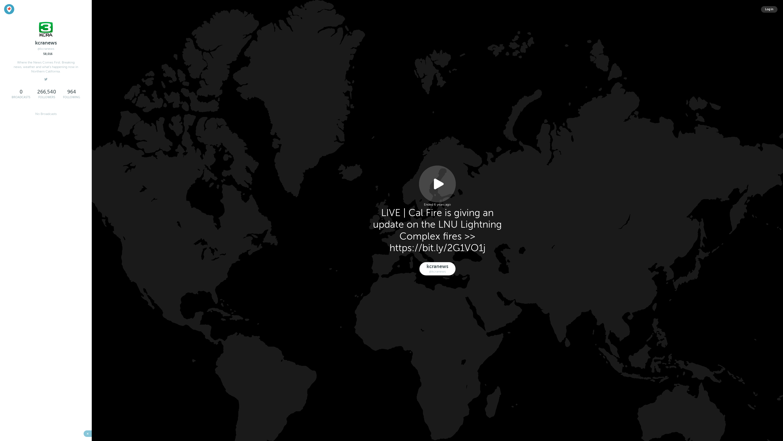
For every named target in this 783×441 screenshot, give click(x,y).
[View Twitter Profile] (45, 78)
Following (71, 97)
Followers (46, 97)
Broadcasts (21, 97)
